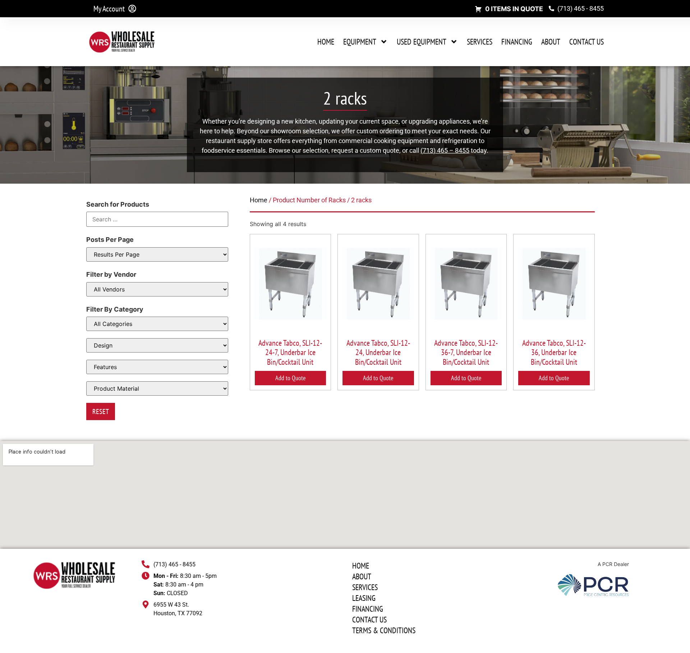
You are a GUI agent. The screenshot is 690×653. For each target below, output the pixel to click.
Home (325, 42)
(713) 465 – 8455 (444, 150)
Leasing (364, 598)
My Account (109, 9)
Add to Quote (290, 378)
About (550, 42)
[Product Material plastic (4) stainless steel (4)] (157, 388)
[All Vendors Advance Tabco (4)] (157, 289)
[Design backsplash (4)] (157, 345)
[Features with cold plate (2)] (157, 367)
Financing (516, 42)
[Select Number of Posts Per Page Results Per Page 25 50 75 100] (157, 254)
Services (479, 42)
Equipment (359, 42)
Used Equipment (421, 42)
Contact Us (586, 42)
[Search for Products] (157, 219)
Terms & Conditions (383, 630)
